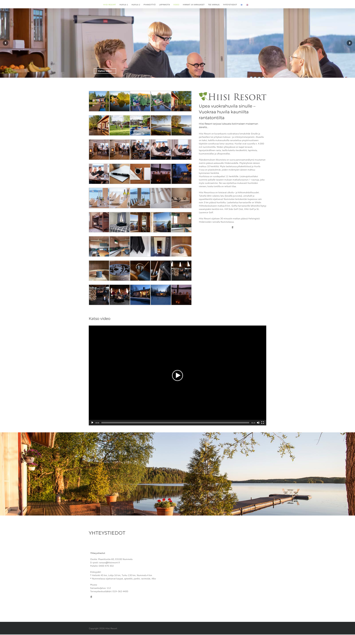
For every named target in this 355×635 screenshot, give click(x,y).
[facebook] (232, 227)
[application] (177, 375)
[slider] (175, 422)
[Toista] (92, 422)
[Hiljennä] (258, 422)
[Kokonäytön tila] (262, 422)
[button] (177, 375)
